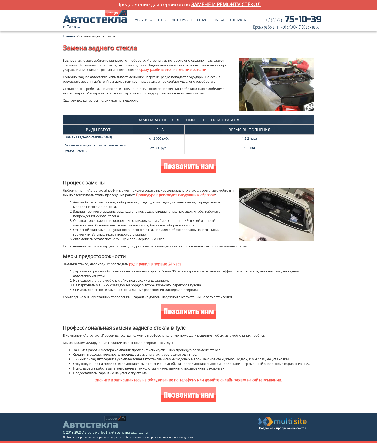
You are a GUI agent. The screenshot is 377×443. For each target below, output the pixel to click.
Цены (161, 19)
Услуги (141, 19)
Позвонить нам (188, 167)
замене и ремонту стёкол (226, 4)
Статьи (218, 19)
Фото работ (182, 19)
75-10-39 (287, 24)
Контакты (238, 19)
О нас (202, 19)
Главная (69, 36)
